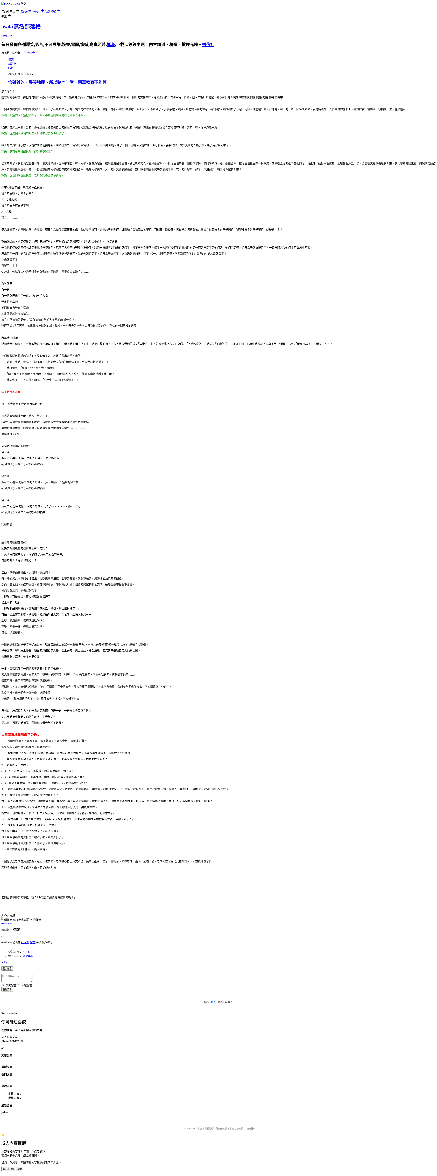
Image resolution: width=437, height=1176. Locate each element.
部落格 (12, 63)
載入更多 (7, 968)
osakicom (6, 923)
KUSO (26, 951)
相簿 (11, 59)
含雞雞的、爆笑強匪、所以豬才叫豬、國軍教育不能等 (57, 82)
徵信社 (208, 44)
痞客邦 (25, 942)
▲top (4, 962)
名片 (11, 67)
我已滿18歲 (8, 1169)
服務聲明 (250, 1128)
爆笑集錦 (28, 956)
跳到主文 (6, 36)
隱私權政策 (237, 1128)
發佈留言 (7, 989)
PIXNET (193, 1128)
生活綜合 (29, 52)
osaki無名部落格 (21, 26)
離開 (19, 1169)
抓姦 (111, 44)
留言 (33, 942)
